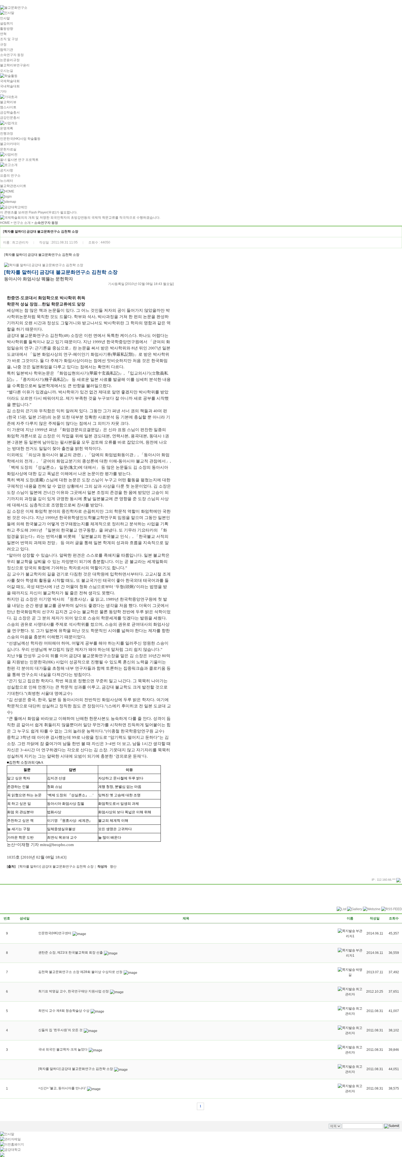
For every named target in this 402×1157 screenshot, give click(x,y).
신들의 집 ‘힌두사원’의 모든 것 (60, 1030)
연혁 (3, 34)
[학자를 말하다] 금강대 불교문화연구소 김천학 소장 (56, 866)
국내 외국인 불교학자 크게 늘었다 (63, 1049)
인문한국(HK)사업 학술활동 (20, 139)
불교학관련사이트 (13, 186)
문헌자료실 (8, 149)
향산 (113, 866)
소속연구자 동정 (12, 55)
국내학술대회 (10, 86)
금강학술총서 (10, 112)
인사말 (5, 18)
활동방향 (6, 29)
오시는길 (6, 71)
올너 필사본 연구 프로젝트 (19, 160)
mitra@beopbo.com (57, 844)
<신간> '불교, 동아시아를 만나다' (62, 1088)
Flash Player (38, 212)
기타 (3, 91)
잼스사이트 (8, 107)
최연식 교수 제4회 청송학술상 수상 (63, 1011)
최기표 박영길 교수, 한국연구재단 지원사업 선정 (73, 991)
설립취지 (6, 23)
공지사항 (6, 170)
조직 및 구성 (9, 39)
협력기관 (6, 50)
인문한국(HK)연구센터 (54, 933)
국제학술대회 (10, 81)
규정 (3, 44)
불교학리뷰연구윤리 (15, 65)
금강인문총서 (10, 118)
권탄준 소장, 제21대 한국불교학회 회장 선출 (70, 952)
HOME (5, 223)
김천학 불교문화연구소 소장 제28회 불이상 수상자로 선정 (80, 972)
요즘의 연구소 (10, 175)
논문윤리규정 (10, 60)
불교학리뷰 (8, 102)
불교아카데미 (10, 144)
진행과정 (6, 133)
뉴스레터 (6, 181)
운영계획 (6, 128)
